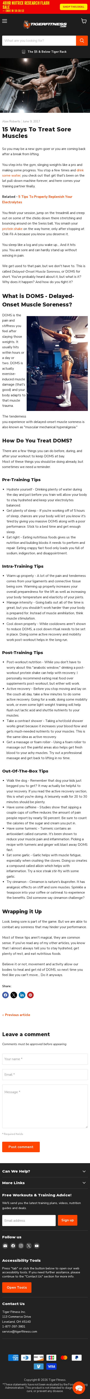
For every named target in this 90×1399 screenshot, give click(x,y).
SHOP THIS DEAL (73, 6)
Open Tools (17, 1287)
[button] (79, 1388)
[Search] (82, 41)
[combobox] (39, 41)
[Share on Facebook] (5, 995)
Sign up (67, 1220)
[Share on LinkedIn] (22, 995)
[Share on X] (13, 995)
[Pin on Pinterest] (30, 995)
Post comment (21, 1147)
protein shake (12, 229)
